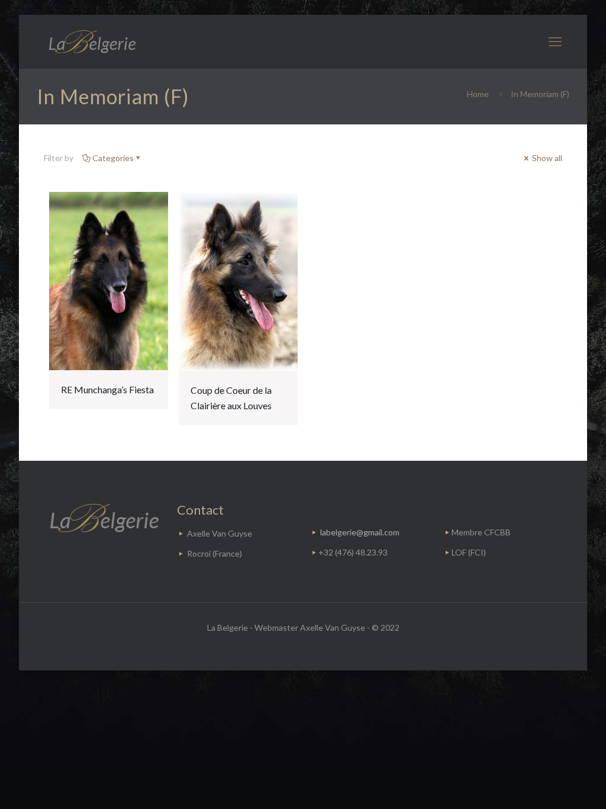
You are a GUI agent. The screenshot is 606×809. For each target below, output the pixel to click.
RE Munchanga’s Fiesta (107, 389)
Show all (546, 158)
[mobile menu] (555, 41)
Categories (113, 158)
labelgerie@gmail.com (359, 532)
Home (478, 94)
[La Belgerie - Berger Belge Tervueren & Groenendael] (91, 41)
